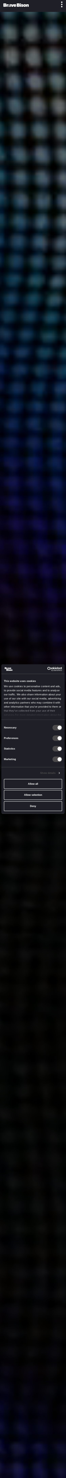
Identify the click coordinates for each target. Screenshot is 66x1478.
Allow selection (33, 794)
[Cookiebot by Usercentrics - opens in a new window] (47, 669)
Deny (33, 806)
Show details (48, 772)
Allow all (33, 783)
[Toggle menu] (60, 4)
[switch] (57, 738)
